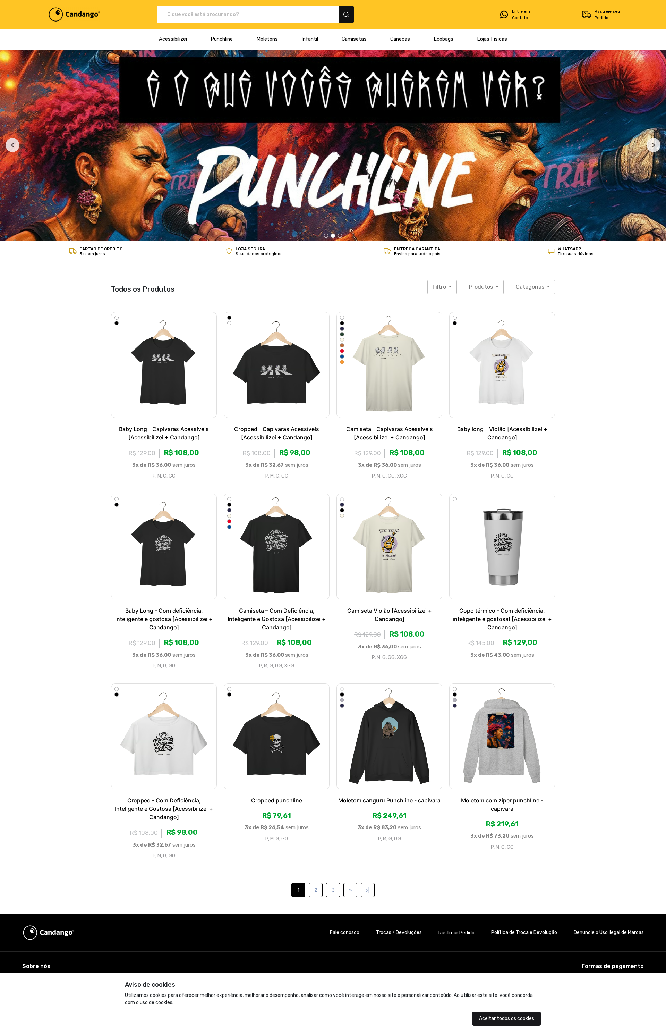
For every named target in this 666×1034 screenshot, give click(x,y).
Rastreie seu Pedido (607, 14)
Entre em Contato (521, 14)
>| (367, 706)
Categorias (531, 103)
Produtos (481, 103)
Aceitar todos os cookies (506, 1019)
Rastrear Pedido (456, 749)
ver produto (164, 181)
